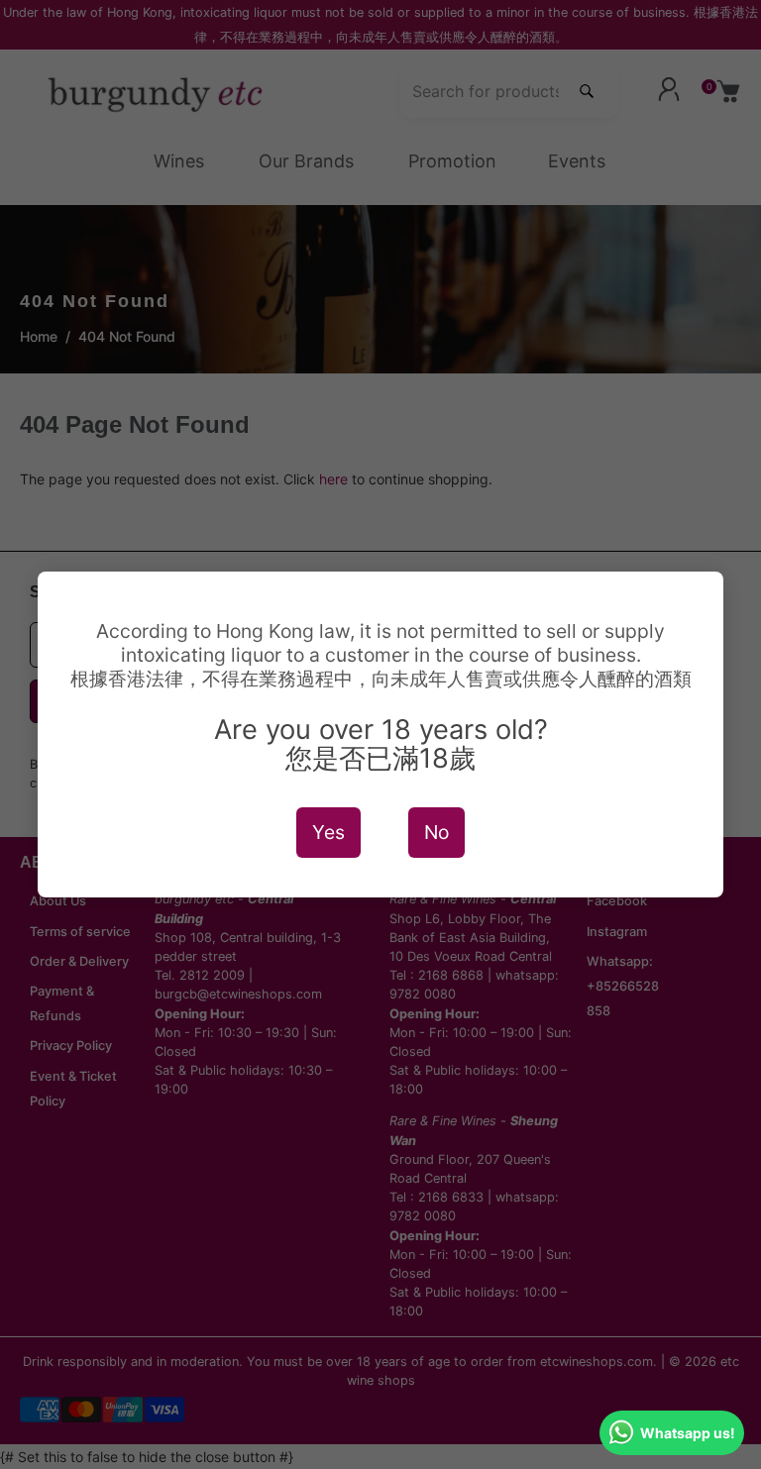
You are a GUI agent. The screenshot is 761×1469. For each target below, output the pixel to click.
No (436, 832)
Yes (328, 832)
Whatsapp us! (687, 1432)
